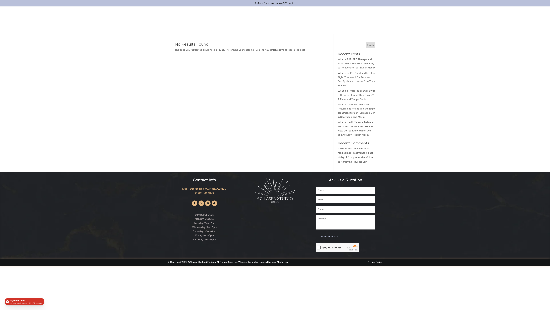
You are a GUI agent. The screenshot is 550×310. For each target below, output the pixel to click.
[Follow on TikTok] (214, 203)
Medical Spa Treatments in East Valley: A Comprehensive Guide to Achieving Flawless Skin (355, 157)
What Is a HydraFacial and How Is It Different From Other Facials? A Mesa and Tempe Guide (356, 95)
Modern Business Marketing (273, 262)
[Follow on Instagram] (201, 203)
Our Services (265, 29)
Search (370, 45)
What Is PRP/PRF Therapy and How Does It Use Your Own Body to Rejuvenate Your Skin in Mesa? (356, 63)
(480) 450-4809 (204, 192)
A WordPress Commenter (352, 148)
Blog (296, 29)
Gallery (284, 29)
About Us (248, 29)
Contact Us (309, 29)
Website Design (246, 262)
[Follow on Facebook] (194, 203)
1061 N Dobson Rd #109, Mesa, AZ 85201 (204, 188)
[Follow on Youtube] (208, 203)
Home (236, 29)
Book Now (534, 15)
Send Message (329, 237)
